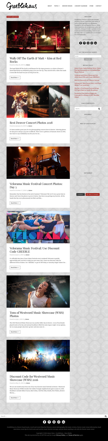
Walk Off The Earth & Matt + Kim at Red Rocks (35, 59)
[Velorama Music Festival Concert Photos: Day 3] (38, 163)
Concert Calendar (81, 6)
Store (91, 6)
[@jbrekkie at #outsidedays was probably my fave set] (97, 178)
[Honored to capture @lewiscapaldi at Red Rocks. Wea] (88, 189)
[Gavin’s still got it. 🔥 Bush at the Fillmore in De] (97, 184)
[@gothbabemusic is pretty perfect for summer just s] (79, 178)
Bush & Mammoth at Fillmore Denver (87, 80)
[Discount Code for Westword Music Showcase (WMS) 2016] (38, 356)
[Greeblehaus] (22, 6)
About (50, 6)
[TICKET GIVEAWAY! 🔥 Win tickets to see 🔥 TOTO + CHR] (88, 178)
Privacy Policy (60, 435)
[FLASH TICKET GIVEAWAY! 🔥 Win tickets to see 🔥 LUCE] (88, 184)
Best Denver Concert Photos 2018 (31, 122)
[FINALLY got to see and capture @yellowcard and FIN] (79, 189)
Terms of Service (74, 435)
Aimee (28, 65)
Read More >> (15, 77)
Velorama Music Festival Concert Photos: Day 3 (36, 185)
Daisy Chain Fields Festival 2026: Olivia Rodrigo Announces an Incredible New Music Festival (88, 70)
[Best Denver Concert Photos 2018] (38, 101)
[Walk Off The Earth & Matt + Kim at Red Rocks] (38, 37)
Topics (56, 6)
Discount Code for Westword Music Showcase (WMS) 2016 (32, 378)
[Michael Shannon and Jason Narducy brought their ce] (79, 184)
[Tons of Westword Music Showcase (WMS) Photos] (38, 291)
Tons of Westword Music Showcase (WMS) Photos (37, 314)
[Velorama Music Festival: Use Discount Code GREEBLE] (38, 227)
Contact (98, 6)
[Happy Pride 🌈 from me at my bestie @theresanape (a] (97, 189)
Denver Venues (67, 6)
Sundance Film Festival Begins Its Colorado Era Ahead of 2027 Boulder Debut (87, 95)
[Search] (99, 109)
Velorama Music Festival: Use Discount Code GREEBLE (34, 249)
